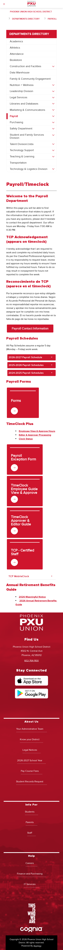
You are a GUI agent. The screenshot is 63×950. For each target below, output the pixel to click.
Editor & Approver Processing (35, 435)
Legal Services (18, 97)
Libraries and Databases (24, 103)
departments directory (26, 19)
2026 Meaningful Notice (32, 596)
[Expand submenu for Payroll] (53, 116)
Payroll (52, 19)
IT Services (29, 884)
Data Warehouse (20, 72)
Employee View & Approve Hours (37, 431)
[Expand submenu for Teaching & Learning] (53, 157)
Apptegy (37, 946)
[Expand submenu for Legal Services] (53, 97)
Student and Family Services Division (27, 136)
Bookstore (16, 60)
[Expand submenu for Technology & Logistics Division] (53, 169)
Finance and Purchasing (30, 873)
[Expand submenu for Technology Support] (53, 150)
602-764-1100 (31, 660)
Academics (16, 41)
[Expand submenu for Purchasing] (53, 122)
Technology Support (22, 150)
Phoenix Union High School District (31, 11)
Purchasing (16, 122)
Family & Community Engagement (30, 78)
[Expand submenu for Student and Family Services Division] (53, 135)
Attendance (17, 54)
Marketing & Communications (27, 110)
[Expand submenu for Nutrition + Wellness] (53, 85)
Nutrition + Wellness (21, 85)
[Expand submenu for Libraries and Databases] (53, 104)
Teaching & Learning (22, 156)
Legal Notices (29, 749)
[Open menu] (4, 4)
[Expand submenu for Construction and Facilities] (53, 66)
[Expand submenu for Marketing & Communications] (53, 110)
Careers (30, 863)
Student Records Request (29, 781)
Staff (29, 832)
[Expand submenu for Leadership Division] (53, 91)
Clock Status (26, 438)
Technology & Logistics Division (28, 169)
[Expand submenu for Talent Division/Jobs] (53, 144)
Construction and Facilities (25, 66)
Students (29, 811)
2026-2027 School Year (29, 760)
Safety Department (21, 128)
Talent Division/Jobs (21, 144)
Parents (30, 822)
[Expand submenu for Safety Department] (53, 129)
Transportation (18, 162)
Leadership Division (21, 91)
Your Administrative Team (29, 728)
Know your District (29, 739)
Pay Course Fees (30, 771)
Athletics (15, 47)
